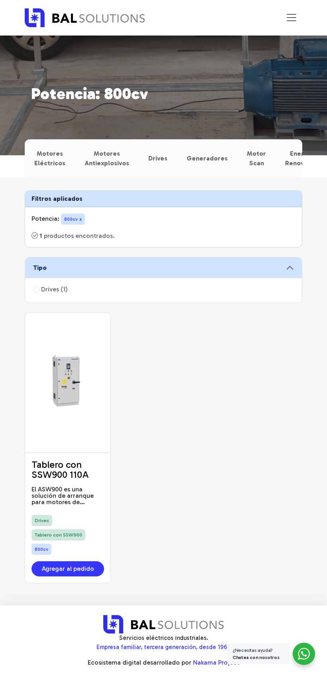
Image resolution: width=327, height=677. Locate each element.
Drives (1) (53, 289)
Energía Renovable (301, 158)
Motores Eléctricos (49, 158)
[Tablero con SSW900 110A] (68, 382)
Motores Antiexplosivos (107, 158)
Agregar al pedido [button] (68, 568)
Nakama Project (216, 662)
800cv (41, 549)
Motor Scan (256, 158)
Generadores (207, 158)
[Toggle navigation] (291, 17)
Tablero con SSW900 (58, 534)
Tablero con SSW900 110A (60, 470)
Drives (157, 158)
